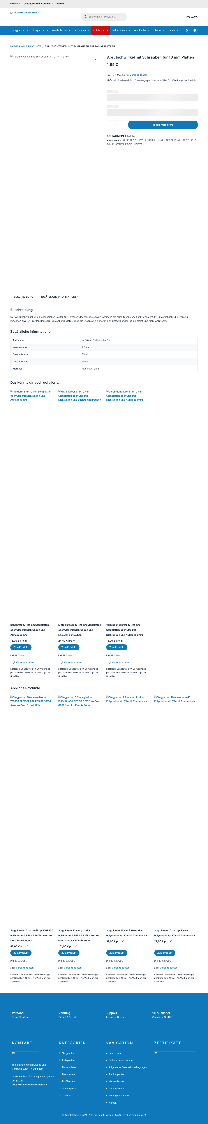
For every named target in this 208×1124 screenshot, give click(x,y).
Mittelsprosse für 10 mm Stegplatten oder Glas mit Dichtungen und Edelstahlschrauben (79, 629)
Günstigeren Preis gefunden (38, 4)
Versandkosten (139, 74)
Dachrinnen (80, 30)
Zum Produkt (20, 647)
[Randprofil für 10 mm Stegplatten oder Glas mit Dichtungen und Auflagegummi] (32, 504)
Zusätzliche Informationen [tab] (59, 296)
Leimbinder (140, 30)
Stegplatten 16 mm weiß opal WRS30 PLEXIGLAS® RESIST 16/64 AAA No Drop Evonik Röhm (31, 935)
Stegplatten (18, 30)
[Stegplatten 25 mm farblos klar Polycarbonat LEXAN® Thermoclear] (128, 809)
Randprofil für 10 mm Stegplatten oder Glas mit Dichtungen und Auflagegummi (29, 629)
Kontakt (61, 4)
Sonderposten (175, 30)
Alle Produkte (132, 140)
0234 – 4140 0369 (32, 1069)
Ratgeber (15, 4)
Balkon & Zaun (119, 30)
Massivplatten (59, 30)
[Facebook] (187, 30)
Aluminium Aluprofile (160, 140)
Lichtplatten (38, 30)
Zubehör (157, 30)
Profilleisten (99, 30)
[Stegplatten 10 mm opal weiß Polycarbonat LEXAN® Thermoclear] (176, 809)
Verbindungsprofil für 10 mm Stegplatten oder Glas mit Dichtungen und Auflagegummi (124, 629)
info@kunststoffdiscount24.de (29, 1084)
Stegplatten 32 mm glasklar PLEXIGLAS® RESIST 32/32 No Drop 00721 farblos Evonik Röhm (79, 935)
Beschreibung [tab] (23, 296)
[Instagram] (195, 30)
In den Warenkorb (163, 124)
